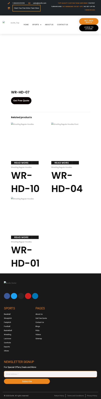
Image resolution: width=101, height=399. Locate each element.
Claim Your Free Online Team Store (26, 8)
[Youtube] (28, 296)
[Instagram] (21, 296)
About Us (49, 24)
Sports (35, 24)
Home (26, 24)
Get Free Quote (21, 100)
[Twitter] (14, 296)
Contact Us (62, 24)
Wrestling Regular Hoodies (21, 167)
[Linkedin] (35, 296)
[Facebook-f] (7, 296)
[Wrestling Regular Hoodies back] (40, 71)
